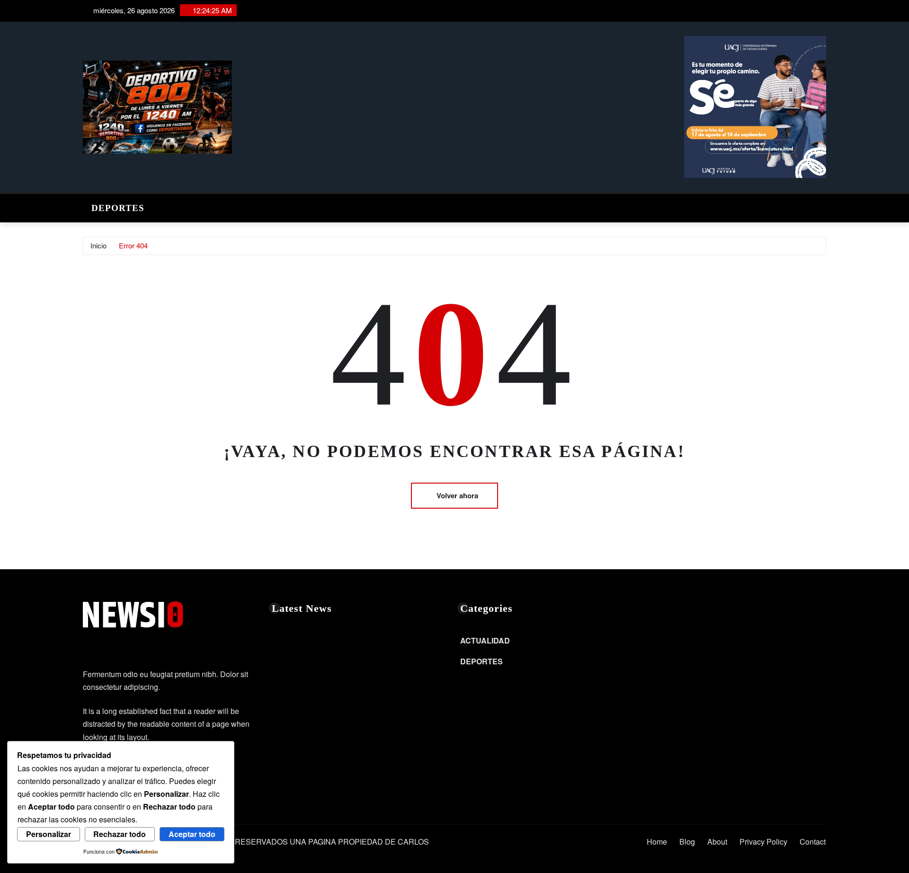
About (717, 841)
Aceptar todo (192, 834)
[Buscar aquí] (823, 205)
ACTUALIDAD (485, 640)
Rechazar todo (119, 834)
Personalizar (48, 834)
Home (657, 841)
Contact (813, 841)
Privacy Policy (763, 841)
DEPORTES (117, 208)
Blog (687, 841)
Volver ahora (457, 495)
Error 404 (133, 245)
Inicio (98, 245)
